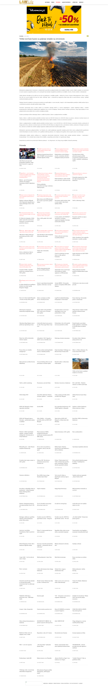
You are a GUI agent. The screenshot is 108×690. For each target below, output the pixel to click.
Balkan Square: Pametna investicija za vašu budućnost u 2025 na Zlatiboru (62, 448)
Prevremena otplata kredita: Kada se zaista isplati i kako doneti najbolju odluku (62, 202)
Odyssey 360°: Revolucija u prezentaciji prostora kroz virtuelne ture (43, 462)
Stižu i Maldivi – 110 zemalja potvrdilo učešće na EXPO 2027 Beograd (44, 420)
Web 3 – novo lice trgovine (25, 644)
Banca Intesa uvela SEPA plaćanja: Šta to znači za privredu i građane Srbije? (45, 200)
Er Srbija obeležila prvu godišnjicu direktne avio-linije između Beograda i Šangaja (27, 286)
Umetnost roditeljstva (24, 475)
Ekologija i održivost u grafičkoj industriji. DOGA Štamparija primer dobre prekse (26, 518)
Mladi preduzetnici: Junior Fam (44, 557)
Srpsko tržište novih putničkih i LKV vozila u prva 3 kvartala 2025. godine (44, 311)
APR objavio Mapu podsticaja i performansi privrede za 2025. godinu (26, 236)
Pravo (52, 2)
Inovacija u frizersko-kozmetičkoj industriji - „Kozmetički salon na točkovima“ (45, 545)
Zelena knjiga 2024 (23, 394)
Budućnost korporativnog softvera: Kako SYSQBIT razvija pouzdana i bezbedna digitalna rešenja (45, 156)
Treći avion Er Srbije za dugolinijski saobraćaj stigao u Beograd (62, 477)
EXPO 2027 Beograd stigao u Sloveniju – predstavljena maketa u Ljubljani (27, 420)
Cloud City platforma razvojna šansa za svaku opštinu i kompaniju (62, 255)
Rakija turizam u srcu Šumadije (44, 658)
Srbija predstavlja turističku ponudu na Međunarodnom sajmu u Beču (80, 271)
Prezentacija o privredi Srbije (44, 383)
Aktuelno (47, 2)
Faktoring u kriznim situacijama (62, 338)
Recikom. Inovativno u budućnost (62, 383)
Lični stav (75, 2)
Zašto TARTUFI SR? (59, 621)
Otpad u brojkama (41, 488)
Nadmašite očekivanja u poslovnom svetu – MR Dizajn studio (26, 597)
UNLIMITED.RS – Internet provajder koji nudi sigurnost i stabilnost (79, 646)
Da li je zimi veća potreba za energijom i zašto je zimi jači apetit (43, 448)
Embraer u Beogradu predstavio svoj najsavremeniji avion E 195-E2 (27, 505)
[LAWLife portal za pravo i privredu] (26, 2)
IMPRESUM (50, 683)
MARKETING (45, 683)
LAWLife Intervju (66, 2)
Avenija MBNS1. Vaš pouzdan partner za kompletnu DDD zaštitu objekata (62, 284)
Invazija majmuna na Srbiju (78, 632)
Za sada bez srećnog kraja (61, 503)
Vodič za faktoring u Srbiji (78, 200)
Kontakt (81, 2)
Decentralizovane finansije (61, 632)
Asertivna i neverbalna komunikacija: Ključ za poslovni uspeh (26, 532)
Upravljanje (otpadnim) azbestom (80, 446)
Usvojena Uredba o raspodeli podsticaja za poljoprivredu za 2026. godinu (26, 271)
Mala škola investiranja (60, 557)
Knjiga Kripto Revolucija (60, 488)
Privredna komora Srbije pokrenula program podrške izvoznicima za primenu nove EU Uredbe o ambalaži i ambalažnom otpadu (80, 157)
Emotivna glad (40, 595)
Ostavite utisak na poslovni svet (44, 609)
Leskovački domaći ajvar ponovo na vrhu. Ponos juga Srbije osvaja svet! (44, 325)
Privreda (58, 2)
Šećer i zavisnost (23, 569)
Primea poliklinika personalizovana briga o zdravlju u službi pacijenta (45, 186)
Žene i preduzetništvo (77, 431)
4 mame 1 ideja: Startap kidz (26, 609)
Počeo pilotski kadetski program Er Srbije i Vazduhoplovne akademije (79, 462)
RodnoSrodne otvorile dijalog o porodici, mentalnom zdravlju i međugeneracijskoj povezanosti (62, 156)
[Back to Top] (104, 686)
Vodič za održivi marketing (25, 383)
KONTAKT (81, 683)
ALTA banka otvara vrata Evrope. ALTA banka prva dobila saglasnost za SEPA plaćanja (62, 271)
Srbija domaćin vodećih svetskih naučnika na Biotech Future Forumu (79, 311)
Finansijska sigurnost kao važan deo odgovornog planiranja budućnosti (79, 179)
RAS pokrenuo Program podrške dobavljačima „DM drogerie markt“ (44, 671)
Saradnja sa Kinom (76, 543)
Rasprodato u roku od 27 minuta (44, 632)
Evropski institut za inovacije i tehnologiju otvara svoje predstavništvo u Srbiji (62, 311)
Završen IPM (40, 406)
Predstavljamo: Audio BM (25, 658)
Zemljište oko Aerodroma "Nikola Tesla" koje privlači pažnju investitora (80, 597)
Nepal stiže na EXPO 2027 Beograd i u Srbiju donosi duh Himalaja (61, 420)
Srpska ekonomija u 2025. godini (62, 431)
